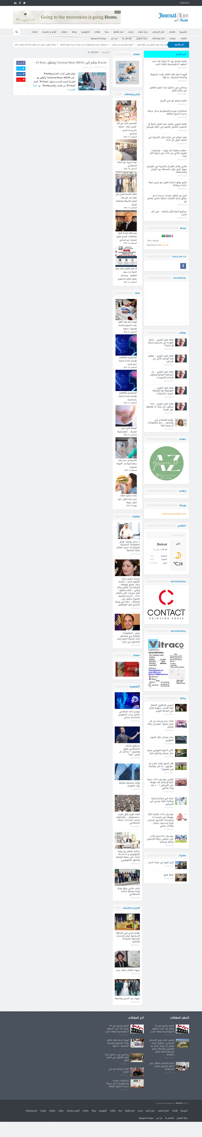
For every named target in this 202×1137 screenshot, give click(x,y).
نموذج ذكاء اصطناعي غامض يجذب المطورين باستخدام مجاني (129, 714)
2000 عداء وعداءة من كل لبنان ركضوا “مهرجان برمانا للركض (160, 724)
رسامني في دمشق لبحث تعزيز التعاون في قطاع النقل (168, 89)
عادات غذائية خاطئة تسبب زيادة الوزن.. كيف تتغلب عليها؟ (127, 499)
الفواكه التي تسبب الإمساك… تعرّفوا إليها (127, 429)
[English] (167, 235)
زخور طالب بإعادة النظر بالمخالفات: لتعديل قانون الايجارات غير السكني (126, 236)
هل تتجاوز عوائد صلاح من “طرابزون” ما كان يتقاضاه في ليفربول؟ (161, 766)
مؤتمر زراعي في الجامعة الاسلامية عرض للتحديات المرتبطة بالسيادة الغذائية (128, 937)
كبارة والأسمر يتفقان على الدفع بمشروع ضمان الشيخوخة (161, 1066)
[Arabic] (163, 235)
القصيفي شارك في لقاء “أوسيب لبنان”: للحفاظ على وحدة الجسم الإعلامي (127, 128)
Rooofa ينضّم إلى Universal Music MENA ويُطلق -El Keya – (70, 62)
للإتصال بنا (126, 38)
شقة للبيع (168, 875)
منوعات (172, 38)
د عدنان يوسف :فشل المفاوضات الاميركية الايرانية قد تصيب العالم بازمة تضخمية (128, 546)
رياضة (74, 32)
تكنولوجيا (85, 32)
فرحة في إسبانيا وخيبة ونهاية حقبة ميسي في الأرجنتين (161, 801)
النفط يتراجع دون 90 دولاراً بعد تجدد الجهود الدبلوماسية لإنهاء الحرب (169, 62)
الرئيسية (183, 32)
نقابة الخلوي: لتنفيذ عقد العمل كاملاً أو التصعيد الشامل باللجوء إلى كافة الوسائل (74, 44)
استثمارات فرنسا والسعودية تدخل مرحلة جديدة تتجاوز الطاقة (133, 44)
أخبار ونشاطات (158, 38)
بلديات (131, 32)
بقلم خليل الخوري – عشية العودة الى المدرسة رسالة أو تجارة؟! (160, 343)
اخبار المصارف (158, 32)
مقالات (97, 32)
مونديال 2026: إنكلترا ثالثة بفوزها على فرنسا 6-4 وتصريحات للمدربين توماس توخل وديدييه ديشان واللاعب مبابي (160, 820)
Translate (165, 245)
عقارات (34, 32)
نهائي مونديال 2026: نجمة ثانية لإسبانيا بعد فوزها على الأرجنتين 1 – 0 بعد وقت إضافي (160, 783)
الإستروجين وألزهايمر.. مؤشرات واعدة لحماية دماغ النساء (127, 360)
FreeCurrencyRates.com (174, 513)
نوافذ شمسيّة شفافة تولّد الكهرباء (129, 784)
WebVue (179, 1103)
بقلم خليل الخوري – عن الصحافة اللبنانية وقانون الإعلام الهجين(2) (161, 375)
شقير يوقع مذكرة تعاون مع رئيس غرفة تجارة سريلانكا (167, 183)
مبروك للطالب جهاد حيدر (128, 970)
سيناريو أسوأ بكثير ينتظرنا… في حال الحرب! (169, 212)
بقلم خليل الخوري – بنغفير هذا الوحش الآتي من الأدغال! (160, 359)
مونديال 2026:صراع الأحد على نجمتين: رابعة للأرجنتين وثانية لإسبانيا (160, 839)
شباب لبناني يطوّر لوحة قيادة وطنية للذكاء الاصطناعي (128, 891)
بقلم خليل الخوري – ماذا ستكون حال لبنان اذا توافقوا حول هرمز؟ (159, 407)
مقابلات (183, 38)
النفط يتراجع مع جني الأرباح (173, 101)
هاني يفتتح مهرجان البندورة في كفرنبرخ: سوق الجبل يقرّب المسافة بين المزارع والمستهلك (167, 169)
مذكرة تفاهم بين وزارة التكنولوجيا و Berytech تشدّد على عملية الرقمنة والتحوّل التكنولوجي (128, 855)
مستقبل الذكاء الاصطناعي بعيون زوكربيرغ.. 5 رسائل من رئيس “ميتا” (129, 750)
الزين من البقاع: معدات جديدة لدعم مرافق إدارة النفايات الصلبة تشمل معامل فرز (167, 198)
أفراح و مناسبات (49, 32)
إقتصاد (172, 32)
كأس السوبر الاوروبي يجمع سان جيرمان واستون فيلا (160, 751)
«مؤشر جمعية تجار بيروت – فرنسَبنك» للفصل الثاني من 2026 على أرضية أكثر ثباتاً (168, 153)
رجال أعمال (143, 32)
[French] (171, 235)
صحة (107, 32)
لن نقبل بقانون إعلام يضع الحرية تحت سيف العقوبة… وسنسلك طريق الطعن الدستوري (126, 274)
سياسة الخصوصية (98, 38)
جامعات (64, 32)
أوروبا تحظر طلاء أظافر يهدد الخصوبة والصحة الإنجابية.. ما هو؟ (127, 325)
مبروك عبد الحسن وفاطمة (127, 998)
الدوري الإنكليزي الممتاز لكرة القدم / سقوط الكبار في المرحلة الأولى (161, 708)
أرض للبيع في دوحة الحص (160, 862)
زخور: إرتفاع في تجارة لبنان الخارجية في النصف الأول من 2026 (167, 138)
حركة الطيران (141, 38)
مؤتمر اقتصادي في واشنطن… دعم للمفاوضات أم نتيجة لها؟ (160, 423)
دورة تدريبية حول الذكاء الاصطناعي (127, 163)
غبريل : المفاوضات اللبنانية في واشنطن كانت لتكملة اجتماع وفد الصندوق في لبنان (128, 637)
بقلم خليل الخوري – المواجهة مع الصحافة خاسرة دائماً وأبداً (162, 391)
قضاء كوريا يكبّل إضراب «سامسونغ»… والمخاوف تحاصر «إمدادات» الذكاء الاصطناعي (128, 818)
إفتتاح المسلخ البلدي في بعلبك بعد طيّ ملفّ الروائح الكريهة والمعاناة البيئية (126, 199)
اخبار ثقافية (118, 32)
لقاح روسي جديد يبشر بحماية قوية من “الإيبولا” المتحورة (126, 463)
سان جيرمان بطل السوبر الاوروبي (161, 738)
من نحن (114, 38)
